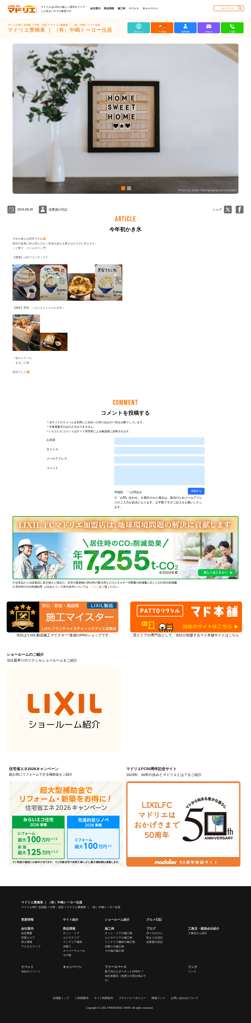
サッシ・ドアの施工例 (118, 933)
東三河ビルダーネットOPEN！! (124, 971)
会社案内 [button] (95, 8)
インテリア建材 (72, 941)
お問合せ (136, 492)
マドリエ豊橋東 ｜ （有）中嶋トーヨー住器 (75, 24)
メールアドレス (56, 458)
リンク (192, 971)
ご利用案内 (81, 998)
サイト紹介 (71, 919)
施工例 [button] (121, 8)
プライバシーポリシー (132, 998)
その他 (67, 955)
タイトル (52, 449)
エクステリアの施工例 (118, 937)
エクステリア (71, 937)
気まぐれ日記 (154, 937)
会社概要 (26, 933)
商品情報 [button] (109, 8)
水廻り (67, 946)
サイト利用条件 (103, 998)
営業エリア (28, 937)
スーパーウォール (74, 950)
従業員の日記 (154, 941)
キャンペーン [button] (150, 8)
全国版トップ (61, 998)
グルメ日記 (154, 919)
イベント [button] (134, 8)
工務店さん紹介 (197, 933)
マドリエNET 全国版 (19, 24)
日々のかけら (154, 933)
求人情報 (26, 941)
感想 (120, 492)
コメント (52, 468)
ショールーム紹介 (117, 919)
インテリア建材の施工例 (120, 941)
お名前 (50, 439)
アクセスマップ (30, 946)
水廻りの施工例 (114, 946)
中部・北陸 (41, 24)
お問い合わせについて (184, 998)
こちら (95, 586)
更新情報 (27, 919)
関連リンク (158, 998)
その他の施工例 (114, 950)
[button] (123, 188)
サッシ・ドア (71, 933)
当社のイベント (30, 971)
